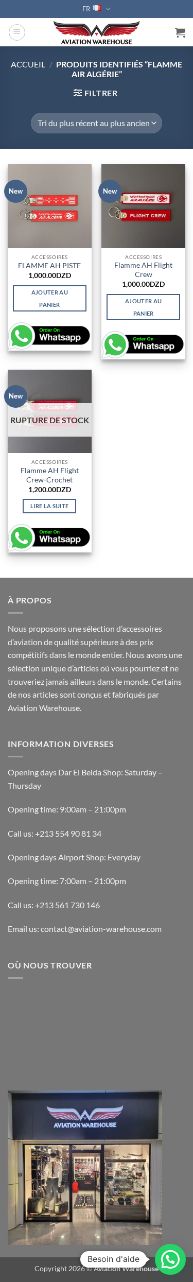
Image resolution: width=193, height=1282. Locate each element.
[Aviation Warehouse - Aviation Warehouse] (96, 32)
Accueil (28, 64)
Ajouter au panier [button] (49, 298)
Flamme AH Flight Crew (143, 270)
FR (86, 9)
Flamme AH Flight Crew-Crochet (50, 475)
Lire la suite (49, 506)
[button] (17, 32)
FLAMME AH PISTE (49, 266)
